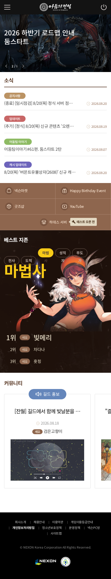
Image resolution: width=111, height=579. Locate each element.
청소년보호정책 (51, 527)
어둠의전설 (55, 7)
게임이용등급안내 (82, 522)
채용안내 (39, 522)
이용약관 (57, 522)
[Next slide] (23, 66)
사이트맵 (56, 533)
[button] (11, 261)
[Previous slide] (6, 66)
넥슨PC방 (94, 527)
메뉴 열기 (7, 7)
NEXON (45, 562)
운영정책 (74, 527)
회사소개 (20, 522)
